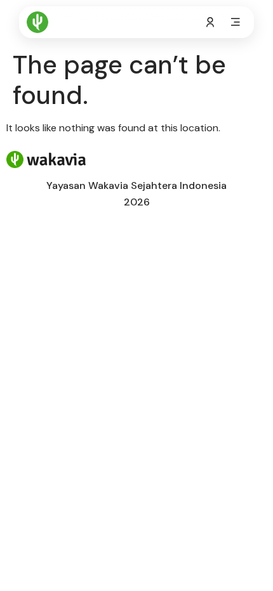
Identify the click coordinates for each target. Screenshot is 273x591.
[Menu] (235, 22)
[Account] (210, 22)
